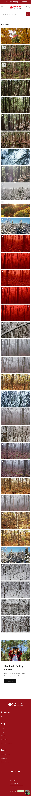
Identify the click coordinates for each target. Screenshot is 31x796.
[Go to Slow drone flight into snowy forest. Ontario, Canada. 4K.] (15, 434)
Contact (3, 728)
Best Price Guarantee (6, 743)
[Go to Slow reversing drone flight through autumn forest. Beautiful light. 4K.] (15, 520)
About (2, 716)
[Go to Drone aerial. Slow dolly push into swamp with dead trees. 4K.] (15, 70)
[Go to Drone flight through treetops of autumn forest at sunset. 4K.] (15, 209)
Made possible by (15, 791)
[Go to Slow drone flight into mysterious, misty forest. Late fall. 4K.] (15, 416)
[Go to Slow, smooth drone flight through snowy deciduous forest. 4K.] (15, 572)
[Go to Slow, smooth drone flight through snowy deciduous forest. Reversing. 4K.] (15, 589)
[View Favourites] (26, 7)
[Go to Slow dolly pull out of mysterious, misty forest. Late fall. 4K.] (15, 347)
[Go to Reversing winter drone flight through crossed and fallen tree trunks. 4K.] (15, 330)
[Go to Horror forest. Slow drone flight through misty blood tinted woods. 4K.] (15, 261)
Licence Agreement (6, 754)
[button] (2, 7)
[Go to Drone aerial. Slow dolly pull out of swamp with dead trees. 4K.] (15, 53)
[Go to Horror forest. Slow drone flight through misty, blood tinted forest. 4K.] (15, 278)
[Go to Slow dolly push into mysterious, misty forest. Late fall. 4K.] (15, 365)
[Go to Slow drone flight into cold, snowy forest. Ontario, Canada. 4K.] (15, 399)
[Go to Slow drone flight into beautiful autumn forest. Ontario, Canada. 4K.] (15, 382)
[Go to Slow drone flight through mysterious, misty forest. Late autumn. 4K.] (15, 451)
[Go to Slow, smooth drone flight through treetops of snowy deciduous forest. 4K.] (15, 607)
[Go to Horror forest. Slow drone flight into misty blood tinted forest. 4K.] (15, 243)
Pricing (3, 735)
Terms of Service (5, 762)
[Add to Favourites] (28, 29)
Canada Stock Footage (17, 789)
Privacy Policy (4, 758)
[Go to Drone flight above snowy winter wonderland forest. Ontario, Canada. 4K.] (15, 191)
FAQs (2, 732)
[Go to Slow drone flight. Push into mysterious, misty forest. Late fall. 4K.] (15, 503)
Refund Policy (4, 739)
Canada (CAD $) (14, 783)
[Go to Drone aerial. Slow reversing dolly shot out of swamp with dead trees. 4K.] (15, 139)
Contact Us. (10, 681)
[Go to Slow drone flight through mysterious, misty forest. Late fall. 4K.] (15, 468)
